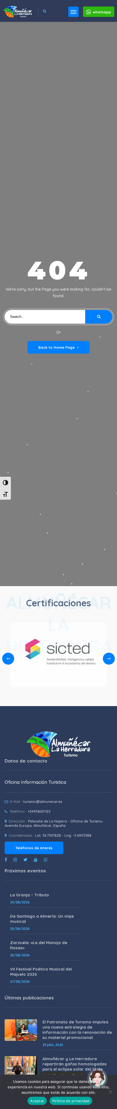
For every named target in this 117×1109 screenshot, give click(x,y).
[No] (110, 1092)
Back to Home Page (56, 347)
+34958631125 (39, 811)
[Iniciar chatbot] (97, 1078)
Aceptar (37, 1101)
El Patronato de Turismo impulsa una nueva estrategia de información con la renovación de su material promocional (77, 1029)
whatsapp (102, 12)
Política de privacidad (71, 1101)
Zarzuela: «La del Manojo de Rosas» (38, 945)
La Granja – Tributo (29, 894)
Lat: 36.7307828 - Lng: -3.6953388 (63, 835)
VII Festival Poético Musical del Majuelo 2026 (41, 971)
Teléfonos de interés (34, 848)
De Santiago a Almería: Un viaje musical (42, 919)
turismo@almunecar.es (42, 801)
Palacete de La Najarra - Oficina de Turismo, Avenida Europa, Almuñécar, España (54, 823)
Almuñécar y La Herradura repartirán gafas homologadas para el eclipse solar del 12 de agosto (74, 1066)
